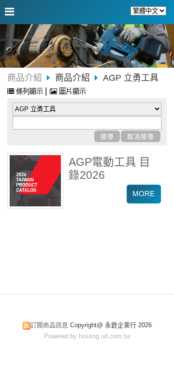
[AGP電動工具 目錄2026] (35, 180)
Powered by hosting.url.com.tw (87, 336)
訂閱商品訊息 (49, 325)
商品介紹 (24, 78)
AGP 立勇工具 (131, 78)
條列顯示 (29, 91)
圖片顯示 (71, 91)
